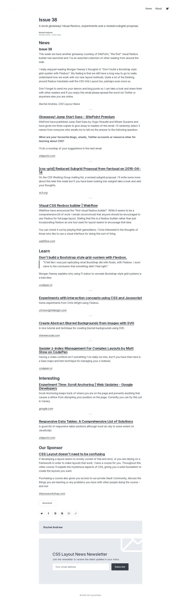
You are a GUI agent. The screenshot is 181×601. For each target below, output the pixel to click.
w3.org (43, 192)
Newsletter (47, 503)
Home (149, 8)
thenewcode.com (49, 335)
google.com (46, 408)
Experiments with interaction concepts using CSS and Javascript (90, 298)
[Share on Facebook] (48, 513)
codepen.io (45, 284)
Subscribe (120, 567)
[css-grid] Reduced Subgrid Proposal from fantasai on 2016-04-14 (90, 170)
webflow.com (47, 241)
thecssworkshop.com (52, 493)
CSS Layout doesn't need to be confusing (72, 454)
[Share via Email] (69, 513)
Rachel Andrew (53, 527)
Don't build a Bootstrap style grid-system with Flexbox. (83, 257)
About (158, 8)
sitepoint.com (47, 155)
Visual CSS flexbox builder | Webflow (68, 205)
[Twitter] (167, 8)
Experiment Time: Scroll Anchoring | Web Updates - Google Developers (86, 386)
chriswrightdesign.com (52, 310)
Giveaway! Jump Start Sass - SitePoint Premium (77, 117)
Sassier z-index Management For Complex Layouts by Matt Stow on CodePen (86, 350)
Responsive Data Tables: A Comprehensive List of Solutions (86, 421)
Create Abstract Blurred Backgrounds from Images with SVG (86, 323)
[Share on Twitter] (42, 513)
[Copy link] (75, 513)
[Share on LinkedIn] (55, 513)
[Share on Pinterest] (62, 513)
